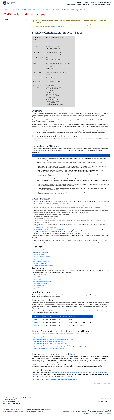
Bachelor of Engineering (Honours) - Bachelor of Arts (49, 336)
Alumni (109, 4)
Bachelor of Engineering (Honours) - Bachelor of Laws (49, 348)
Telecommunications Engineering (44, 265)
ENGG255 (36, 319)
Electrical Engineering (40, 254)
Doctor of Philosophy (86, 372)
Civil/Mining (37, 276)
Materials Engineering (40, 258)
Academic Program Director (69, 379)
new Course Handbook (57, 26)
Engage (79, 4)
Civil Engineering (39, 250)
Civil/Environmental (40, 274)
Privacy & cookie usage (90, 413)
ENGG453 (38, 230)
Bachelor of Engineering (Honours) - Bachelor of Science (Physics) (53, 345)
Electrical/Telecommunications (43, 281)
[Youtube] (98, 401)
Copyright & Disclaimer (104, 413)
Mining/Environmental (40, 287)
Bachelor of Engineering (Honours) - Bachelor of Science (50, 343)
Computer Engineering (41, 252)
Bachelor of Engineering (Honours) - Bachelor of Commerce (51, 338)
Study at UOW (71, 4)
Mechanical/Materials (40, 283)
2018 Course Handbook (31, 10)
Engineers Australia (65, 356)
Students (89, 2)
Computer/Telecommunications (43, 278)
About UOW (86, 4)
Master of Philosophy (73, 372)
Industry (102, 4)
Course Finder (36, 140)
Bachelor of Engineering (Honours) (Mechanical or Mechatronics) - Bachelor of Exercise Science (62, 347)
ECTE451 (38, 233)
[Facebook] (91, 401)
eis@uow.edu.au (54, 379)
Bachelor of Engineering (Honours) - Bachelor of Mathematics (52, 341)
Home (6, 10)
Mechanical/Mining (39, 285)
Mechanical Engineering (41, 259)
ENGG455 (36, 325)
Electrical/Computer (40, 279)
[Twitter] (95, 401)
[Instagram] (102, 401)
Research (94, 4)
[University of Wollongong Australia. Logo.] (9, 3)
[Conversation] (109, 401)
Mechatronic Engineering (41, 261)
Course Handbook (16, 10)
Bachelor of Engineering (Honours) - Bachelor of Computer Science (53, 339)
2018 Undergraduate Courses (50, 10)
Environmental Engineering (42, 256)
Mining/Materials (39, 288)
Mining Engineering (40, 263)
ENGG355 (36, 322)
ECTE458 (68, 233)
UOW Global (107, 2)
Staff (99, 2)
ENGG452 (38, 227)
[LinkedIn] (105, 401)
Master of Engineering (59, 372)
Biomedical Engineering (41, 249)
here (60, 296)
